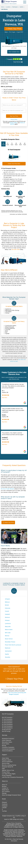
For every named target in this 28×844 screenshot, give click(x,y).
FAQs (3, 768)
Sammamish (8, 651)
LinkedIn (4, 807)
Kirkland (7, 620)
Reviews (4, 786)
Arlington (7, 599)
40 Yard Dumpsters (7, 728)
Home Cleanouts (6, 740)
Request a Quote (6, 760)
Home (2, 7)
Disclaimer (18, 823)
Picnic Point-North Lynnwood (13, 645)
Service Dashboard (7, 761)
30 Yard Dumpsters (7, 726)
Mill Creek (7, 632)
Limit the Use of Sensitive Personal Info (12, 777)
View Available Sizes (14, 51)
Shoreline (7, 657)
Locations (8, 7)
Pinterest (4, 802)
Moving (4, 745)
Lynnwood (8, 623)
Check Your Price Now (14, 163)
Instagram (4, 806)
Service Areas (5, 763)
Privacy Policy (14, 119)
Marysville (7, 626)
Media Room (5, 790)
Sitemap (4, 793)
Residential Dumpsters (8, 738)
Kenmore (7, 617)
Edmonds (7, 608)
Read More (4, 397)
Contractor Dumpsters (8, 747)
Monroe (7, 635)
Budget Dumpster (15, 824)
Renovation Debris (7, 742)
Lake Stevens (4, 9)
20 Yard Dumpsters (7, 724)
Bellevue (7, 602)
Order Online (5, 758)
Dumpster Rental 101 (7, 767)
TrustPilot (18, 815)
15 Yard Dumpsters (7, 722)
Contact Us (5, 788)
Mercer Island (8, 629)
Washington (15, 7)
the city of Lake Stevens (7, 489)
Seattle (21, 7)
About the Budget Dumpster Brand (11, 795)
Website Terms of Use (8, 770)
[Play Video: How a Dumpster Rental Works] (14, 536)
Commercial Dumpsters (8, 749)
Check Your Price (14, 29)
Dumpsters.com (8, 827)
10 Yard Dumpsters (7, 719)
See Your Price (14, 116)
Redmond (7, 648)
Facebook (4, 804)
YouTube (4, 811)
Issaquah (7, 614)
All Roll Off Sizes (6, 729)
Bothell (7, 605)
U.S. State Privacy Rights (8, 773)
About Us (4, 784)
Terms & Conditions (7, 750)
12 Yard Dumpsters (7, 721)
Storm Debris (5, 744)
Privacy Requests (6, 775)
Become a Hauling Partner (9, 765)
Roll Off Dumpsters (7, 717)
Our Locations (6, 791)
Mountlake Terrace (10, 642)
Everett (7, 611)
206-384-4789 (15, 249)
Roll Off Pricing (6, 731)
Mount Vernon (9, 639)
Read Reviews (17, 62)
